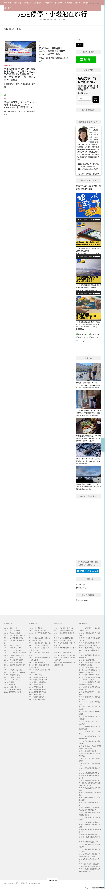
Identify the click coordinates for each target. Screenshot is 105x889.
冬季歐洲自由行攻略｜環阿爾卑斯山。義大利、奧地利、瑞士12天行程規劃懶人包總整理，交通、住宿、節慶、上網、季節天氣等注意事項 (19, 74)
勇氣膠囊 (68, 3)
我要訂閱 (95, 99)
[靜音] (94, 220)
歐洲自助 (7, 3)
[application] (88, 220)
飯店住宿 (27, 3)
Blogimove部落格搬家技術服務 (94, 888)
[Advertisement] (37, 108)
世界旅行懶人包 (8, 65)
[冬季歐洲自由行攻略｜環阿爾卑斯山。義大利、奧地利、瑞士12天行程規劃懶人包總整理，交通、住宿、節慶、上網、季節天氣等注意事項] (20, 51)
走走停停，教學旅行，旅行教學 (89, 174)
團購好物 (86, 3)
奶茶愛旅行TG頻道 (89, 571)
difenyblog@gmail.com (87, 169)
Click (103, 445)
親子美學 (58, 3)
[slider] (97, 219)
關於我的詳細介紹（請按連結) (89, 164)
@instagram (53, 880)
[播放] (78, 220)
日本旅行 (17, 3)
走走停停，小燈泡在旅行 (52, 14)
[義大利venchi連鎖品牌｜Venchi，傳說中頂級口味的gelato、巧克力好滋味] (40, 41)
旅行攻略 (38, 3)
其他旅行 (48, 3)
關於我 (77, 3)
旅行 (40, 45)
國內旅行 (7, 8)
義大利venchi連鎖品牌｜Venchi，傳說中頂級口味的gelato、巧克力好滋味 (52, 51)
